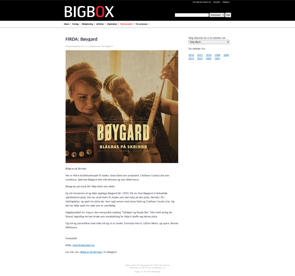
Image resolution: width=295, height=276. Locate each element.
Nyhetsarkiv (126, 24)
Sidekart (226, 2)
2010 (208, 55)
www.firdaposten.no (83, 245)
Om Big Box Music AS (202, 2)
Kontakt (217, 2)
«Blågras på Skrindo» (91, 252)
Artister (100, 24)
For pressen (142, 24)
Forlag (75, 24)
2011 (200, 58)
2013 (191, 58)
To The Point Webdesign (150, 272)
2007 (217, 58)
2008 (217, 55)
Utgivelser (112, 24)
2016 (191, 55)
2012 (200, 55)
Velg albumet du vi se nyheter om (207, 38)
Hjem (66, 24)
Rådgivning (87, 24)
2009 (208, 58)
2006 (226, 55)
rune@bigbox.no (158, 268)
